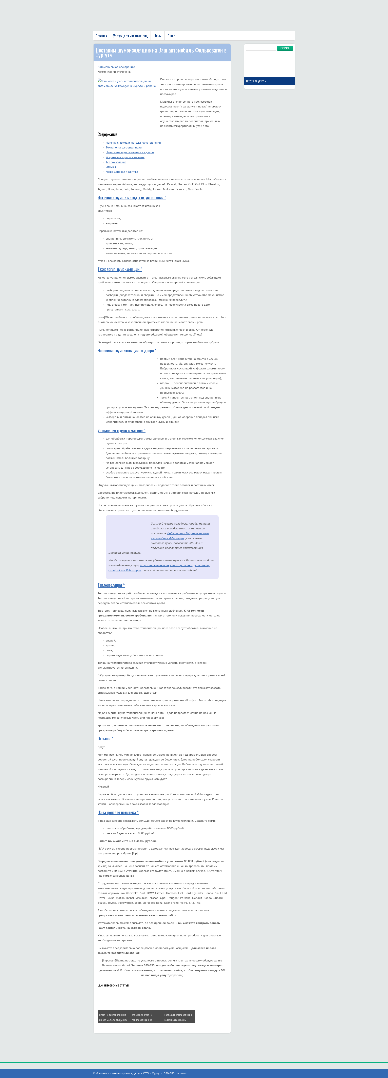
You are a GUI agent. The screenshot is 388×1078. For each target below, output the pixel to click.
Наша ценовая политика (122, 171)
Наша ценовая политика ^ (118, 812)
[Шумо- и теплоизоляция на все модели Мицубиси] (114, 1009)
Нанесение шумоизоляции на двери (130, 152)
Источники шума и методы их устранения (133, 142)
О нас (171, 35)
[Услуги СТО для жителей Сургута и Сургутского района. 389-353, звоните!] (143, 26)
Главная (101, 35)
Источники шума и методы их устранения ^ (132, 197)
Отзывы (111, 166)
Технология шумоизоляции (124, 147)
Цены (157, 35)
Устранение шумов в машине (125, 157)
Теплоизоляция (116, 162)
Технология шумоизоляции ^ (120, 269)
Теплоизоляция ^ (111, 585)
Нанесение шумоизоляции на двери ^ (127, 350)
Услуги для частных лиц (130, 35)
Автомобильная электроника (117, 66)
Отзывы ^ (105, 738)
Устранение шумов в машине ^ (122, 430)
